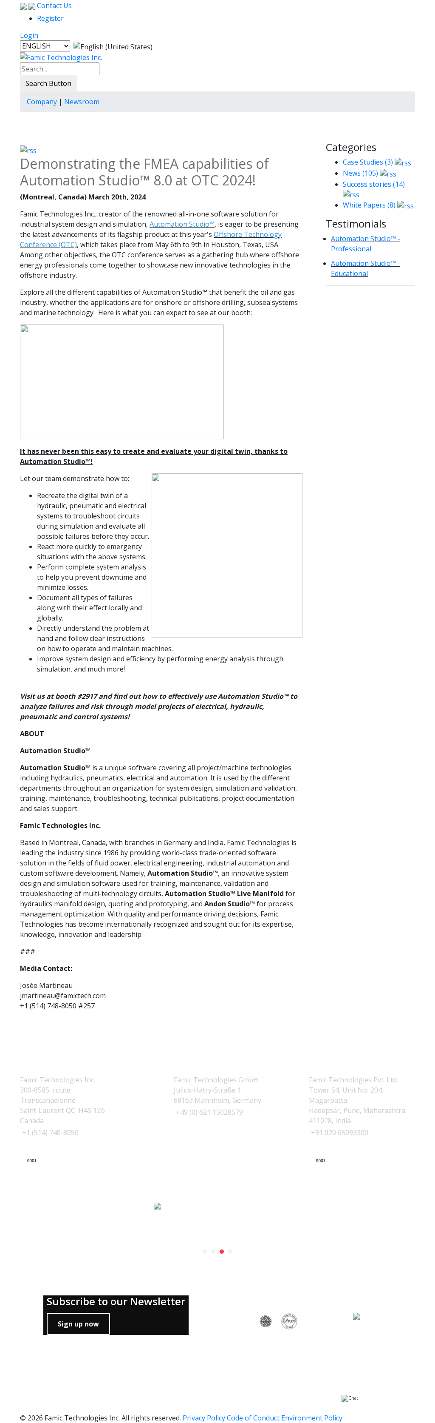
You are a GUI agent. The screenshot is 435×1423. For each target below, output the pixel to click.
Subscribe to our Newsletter (116, 1301)
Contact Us (53, 5)
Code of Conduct (253, 1418)
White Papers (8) (369, 205)
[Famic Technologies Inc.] (61, 57)
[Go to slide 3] (222, 1251)
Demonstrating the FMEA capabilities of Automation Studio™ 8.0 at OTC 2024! (144, 171)
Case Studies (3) (368, 162)
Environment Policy (311, 1418)
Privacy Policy (204, 1418)
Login (29, 35)
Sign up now (78, 1324)
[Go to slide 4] (230, 1251)
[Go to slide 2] (213, 1251)
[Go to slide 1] (205, 1251)
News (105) (360, 173)
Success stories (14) (374, 184)
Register (50, 18)
